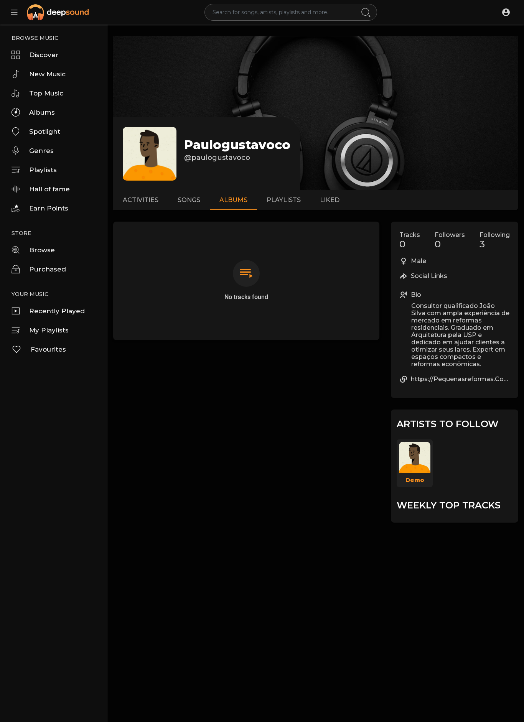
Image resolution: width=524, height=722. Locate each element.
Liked (329, 200)
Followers (450, 240)
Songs (189, 200)
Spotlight (44, 131)
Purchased (47, 269)
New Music (47, 74)
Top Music (46, 93)
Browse (42, 250)
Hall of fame (49, 189)
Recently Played (57, 311)
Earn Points (48, 208)
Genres (41, 151)
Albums (42, 112)
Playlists (43, 170)
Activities (140, 200)
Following (495, 240)
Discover (44, 55)
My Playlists (49, 330)
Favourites (48, 349)
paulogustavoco (237, 144)
